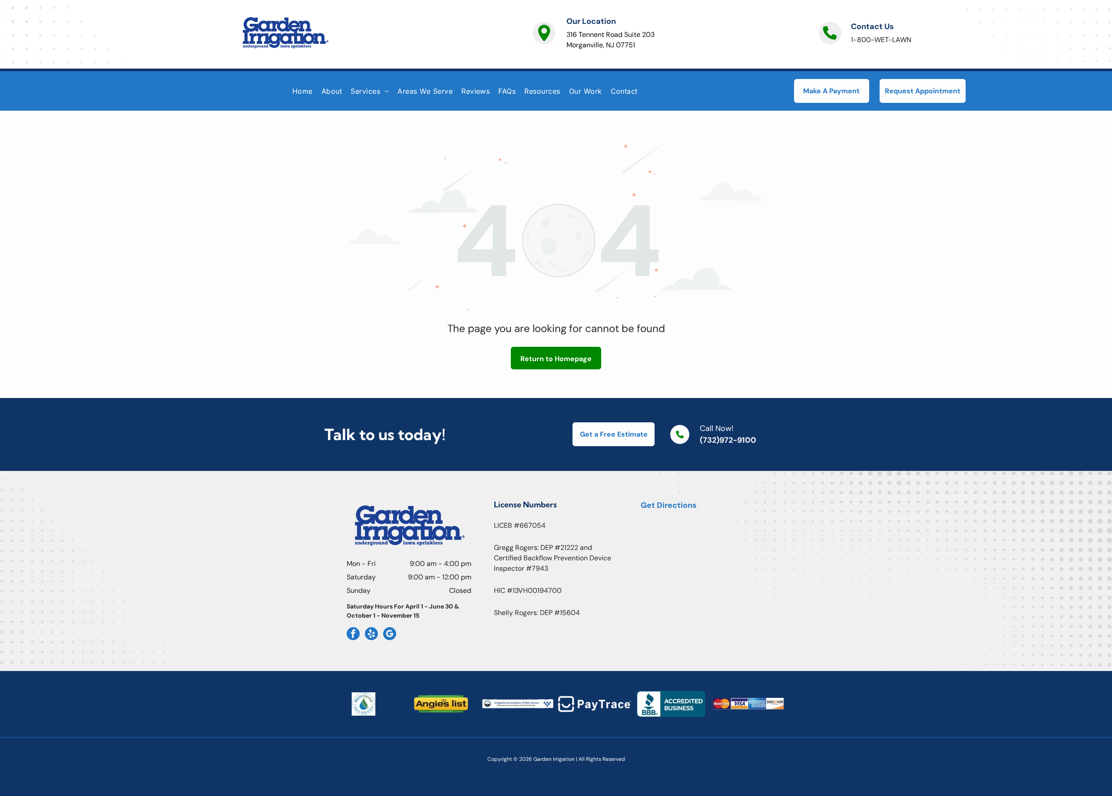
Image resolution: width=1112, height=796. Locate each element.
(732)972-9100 (728, 440)
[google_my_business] (389, 634)
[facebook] (353, 634)
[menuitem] (302, 90)
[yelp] (371, 634)
